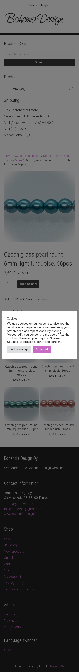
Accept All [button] (41, 349)
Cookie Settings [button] (19, 349)
